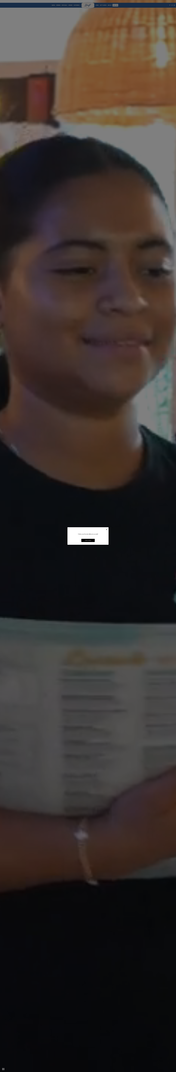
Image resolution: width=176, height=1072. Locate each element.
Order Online (88, 540)
